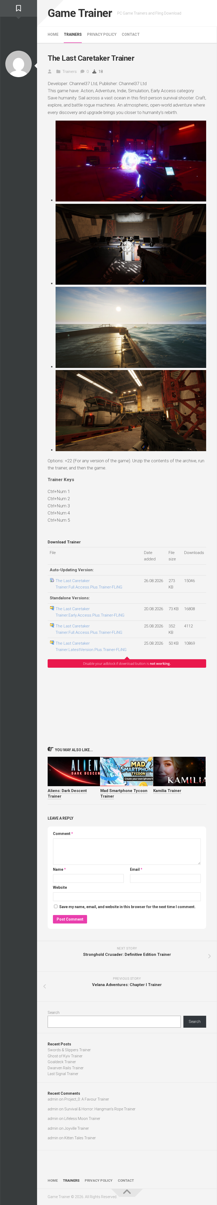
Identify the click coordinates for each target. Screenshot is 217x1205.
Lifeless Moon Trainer (82, 1118)
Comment (63, 834)
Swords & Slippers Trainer (69, 1050)
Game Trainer (80, 13)
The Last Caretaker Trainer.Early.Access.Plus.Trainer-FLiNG (90, 612)
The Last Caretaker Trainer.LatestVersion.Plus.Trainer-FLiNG (91, 646)
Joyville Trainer (76, 1128)
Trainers (73, 34)
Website (60, 887)
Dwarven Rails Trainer (66, 1068)
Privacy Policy (101, 34)
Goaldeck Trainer (62, 1062)
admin (53, 1099)
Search (54, 1012)
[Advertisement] (127, 707)
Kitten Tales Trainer (80, 1138)
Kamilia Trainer (167, 790)
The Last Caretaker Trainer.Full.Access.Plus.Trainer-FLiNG (89, 584)
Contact (131, 34)
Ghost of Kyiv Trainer (65, 1056)
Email (136, 869)
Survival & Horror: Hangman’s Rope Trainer (99, 1109)
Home (53, 34)
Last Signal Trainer (63, 1074)
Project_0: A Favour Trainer (86, 1099)
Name (59, 869)
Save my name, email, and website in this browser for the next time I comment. (127, 907)
